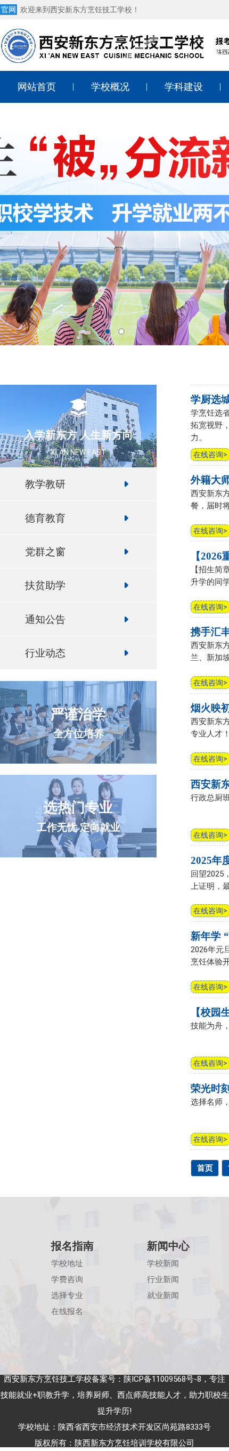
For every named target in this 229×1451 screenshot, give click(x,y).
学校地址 (67, 1263)
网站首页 (37, 86)
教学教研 (45, 484)
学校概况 (110, 86)
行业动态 (45, 652)
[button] (107, 331)
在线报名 (67, 1311)
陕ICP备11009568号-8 (162, 1379)
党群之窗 (45, 551)
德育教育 (45, 518)
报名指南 (72, 1245)
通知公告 (45, 619)
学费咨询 (67, 1279)
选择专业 (67, 1295)
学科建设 (184, 86)
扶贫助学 (45, 585)
